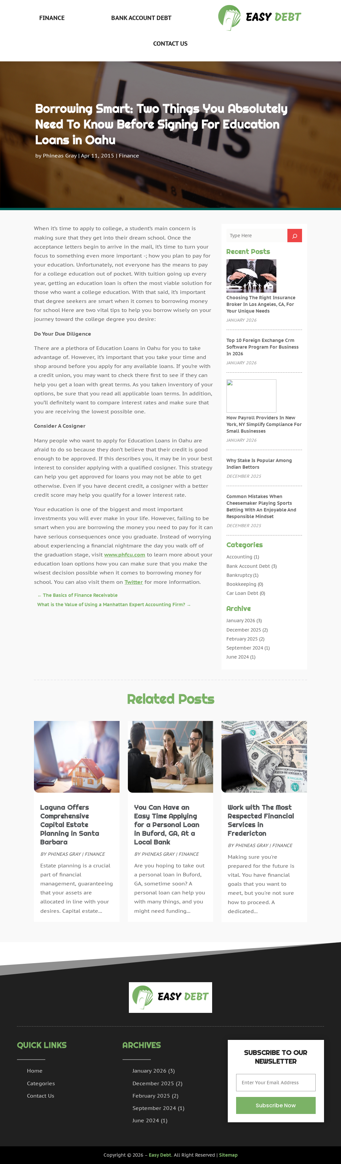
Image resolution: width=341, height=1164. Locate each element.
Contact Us (170, 43)
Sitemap (228, 1155)
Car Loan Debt (242, 593)
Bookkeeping (241, 584)
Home (35, 1070)
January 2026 (240, 621)
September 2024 (244, 648)
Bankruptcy (239, 575)
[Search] (294, 235)
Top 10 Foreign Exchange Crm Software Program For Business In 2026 (262, 347)
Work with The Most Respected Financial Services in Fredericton (261, 820)
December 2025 (243, 630)
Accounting (239, 557)
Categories (41, 1083)
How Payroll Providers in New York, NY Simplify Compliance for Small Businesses (264, 424)
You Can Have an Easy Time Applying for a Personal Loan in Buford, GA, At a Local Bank (166, 824)
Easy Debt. (160, 1155)
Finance (52, 18)
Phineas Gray (60, 155)
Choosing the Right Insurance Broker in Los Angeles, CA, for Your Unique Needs (260, 304)
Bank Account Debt (141, 18)
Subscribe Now (276, 1105)
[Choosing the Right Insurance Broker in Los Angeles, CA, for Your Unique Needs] (251, 276)
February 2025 (242, 639)
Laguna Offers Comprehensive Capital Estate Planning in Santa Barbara (69, 824)
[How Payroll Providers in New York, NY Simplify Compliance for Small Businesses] (251, 396)
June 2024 (237, 657)
